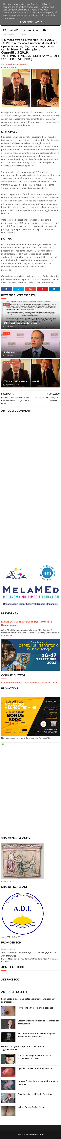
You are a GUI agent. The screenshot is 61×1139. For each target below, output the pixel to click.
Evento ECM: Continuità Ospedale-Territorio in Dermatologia (26, 623)
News (23, 34)
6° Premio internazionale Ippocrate (21, 323)
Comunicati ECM (13, 34)
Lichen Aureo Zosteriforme (31, 1107)
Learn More (26, 22)
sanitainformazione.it (18, 64)
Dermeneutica (38, 1135)
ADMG (7, 333)
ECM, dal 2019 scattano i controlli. (21, 381)
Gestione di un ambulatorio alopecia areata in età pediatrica (36, 1035)
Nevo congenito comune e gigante (35, 1007)
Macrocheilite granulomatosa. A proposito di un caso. (34, 1057)
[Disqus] (30, 451)
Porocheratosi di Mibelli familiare (35, 1094)
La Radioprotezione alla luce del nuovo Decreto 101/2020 (29, 682)
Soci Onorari (9, 352)
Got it (38, 22)
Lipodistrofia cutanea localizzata (35, 1068)
